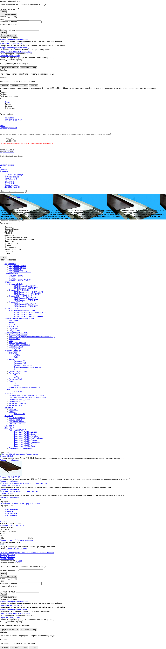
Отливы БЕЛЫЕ (16, 284)
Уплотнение (14, 326)
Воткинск (8, 106)
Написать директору (13, 120)
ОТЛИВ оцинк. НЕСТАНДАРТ (26, 300)
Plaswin (12, 412)
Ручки (11, 322)
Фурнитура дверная (13, 351)
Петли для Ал (14, 373)
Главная (8, 195)
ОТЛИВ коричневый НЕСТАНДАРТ (28, 292)
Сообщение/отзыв (7, 30)
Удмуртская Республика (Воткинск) (14, 48)
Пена (11, 341)
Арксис (19, 561)
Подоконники (10, 264)
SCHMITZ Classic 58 (17, 404)
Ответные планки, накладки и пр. (27, 367)
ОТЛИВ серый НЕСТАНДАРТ (26, 306)
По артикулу (24, 504)
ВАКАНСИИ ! (10, 183)
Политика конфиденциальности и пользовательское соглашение (27, 553)
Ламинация (9, 428)
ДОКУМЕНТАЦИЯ (12, 187)
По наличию (35, 504)
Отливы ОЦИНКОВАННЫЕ (20, 296)
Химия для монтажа (17, 343)
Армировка (9, 426)
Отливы (8, 282)
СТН (15, 375)
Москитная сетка (11, 308)
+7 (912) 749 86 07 (7, 557)
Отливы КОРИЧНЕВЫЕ (19, 290)
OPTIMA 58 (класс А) (17, 422)
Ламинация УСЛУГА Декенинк (26, 434)
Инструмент (14, 320)
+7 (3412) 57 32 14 (7, 555)
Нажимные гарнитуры (18, 371)
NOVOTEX (9, 393)
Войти (2, 126)
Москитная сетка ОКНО (23, 314)
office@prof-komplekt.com (16, 549)
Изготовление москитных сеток (22, 310)
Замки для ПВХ (20, 363)
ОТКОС (12, 278)
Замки (11, 359)
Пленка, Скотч (15, 349)
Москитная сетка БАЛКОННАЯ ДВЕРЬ (30, 312)
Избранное (9, 118)
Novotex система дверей (19, 399)
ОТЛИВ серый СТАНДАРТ (25, 304)
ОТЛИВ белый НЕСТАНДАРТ (26, 288)
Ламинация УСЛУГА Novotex (26, 436)
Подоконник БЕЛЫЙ (17, 266)
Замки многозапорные (23, 365)
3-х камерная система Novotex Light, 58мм (26, 395)
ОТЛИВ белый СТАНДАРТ (25, 286)
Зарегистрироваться (8, 128)
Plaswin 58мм (19, 414)
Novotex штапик (15, 401)
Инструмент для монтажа (19, 345)
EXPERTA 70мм (15, 391)
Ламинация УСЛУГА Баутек (25, 432)
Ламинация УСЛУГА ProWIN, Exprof (28, 438)
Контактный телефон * (9, 9)
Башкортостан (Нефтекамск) (12, 43)
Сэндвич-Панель (12, 274)
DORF (16, 357)
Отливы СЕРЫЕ (16, 302)
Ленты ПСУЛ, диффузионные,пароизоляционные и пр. (32, 337)
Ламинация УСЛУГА (17, 430)
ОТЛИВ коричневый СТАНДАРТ (27, 294)
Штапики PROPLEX (17, 424)
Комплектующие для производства (19, 318)
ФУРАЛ (17, 377)
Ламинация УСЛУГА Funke (25, 444)
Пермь (7, 102)
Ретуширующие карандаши (20, 448)
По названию (5, 504)
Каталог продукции (12, 197)
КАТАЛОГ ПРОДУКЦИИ (14, 175)
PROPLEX (9, 416)
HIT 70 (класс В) (15, 420)
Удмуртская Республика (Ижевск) (14, 39)
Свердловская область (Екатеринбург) (16, 52)
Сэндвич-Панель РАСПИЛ (20, 280)
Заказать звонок (7, 165)
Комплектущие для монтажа (16, 333)
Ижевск (8, 104)
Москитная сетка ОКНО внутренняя (28, 316)
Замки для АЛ (19, 361)
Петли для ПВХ (15, 379)
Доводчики (13, 353)
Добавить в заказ (7, 540)
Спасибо (4, 86)
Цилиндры (18, 369)
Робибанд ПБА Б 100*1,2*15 (12, 525)
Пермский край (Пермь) (10, 56)
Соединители (14, 331)
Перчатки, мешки (16, 347)
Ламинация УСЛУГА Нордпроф (27, 442)
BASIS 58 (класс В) (17, 418)
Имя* (2, 19)
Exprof (7, 389)
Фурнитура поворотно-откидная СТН (24, 387)
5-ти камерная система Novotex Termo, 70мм (27, 397)
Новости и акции (11, 185)
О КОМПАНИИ (11, 179)
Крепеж (12, 324)
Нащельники (14, 339)
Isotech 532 (13, 410)
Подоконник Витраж (17, 268)
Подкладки (13, 329)
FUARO (17, 355)
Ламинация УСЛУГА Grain (24, 446)
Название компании (8, 22)
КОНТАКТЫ (9, 181)
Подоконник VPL (16, 270)
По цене (15, 504)
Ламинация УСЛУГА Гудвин (25, 440)
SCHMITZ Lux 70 (16, 406)
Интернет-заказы (12, 177)
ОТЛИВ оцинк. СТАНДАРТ (25, 298)
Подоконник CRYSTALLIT (20, 272)
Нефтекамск (10, 108)
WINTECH (9, 408)
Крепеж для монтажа (18, 335)
